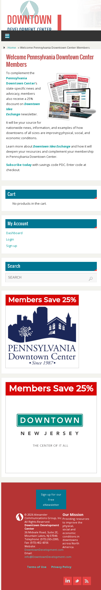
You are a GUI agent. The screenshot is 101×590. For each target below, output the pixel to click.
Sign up (11, 246)
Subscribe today (19, 165)
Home (12, 47)
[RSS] (87, 581)
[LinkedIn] (67, 581)
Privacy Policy (61, 567)
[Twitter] (77, 581)
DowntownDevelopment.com (44, 549)
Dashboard (14, 233)
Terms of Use (36, 567)
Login (10, 239)
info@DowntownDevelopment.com (48, 557)
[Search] (90, 278)
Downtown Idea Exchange (51, 146)
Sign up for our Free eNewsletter (51, 500)
